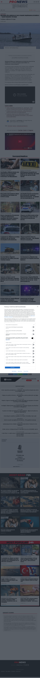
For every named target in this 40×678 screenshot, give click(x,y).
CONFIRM (12, 367)
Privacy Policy (26, 371)
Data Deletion (14, 371)
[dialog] (20, 339)
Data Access (20, 371)
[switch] (33, 327)
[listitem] (20, 324)
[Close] (38, 307)
